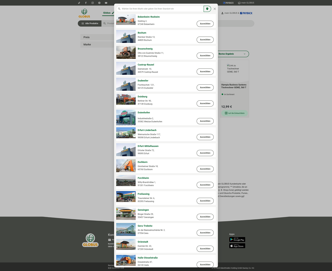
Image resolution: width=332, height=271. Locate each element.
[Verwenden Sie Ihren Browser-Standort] (207, 9)
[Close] (214, 9)
